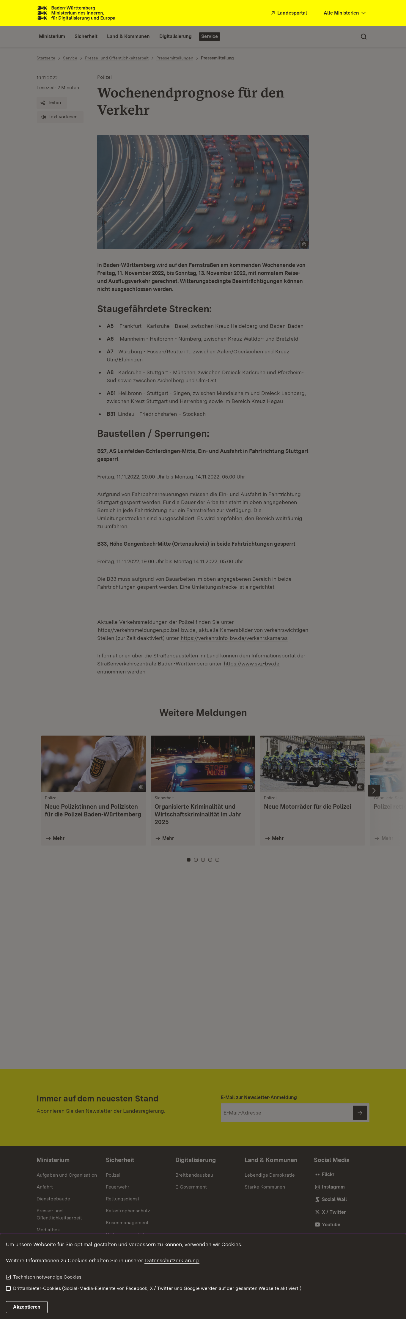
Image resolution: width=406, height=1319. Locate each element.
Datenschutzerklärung (172, 1260)
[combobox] (345, 13)
